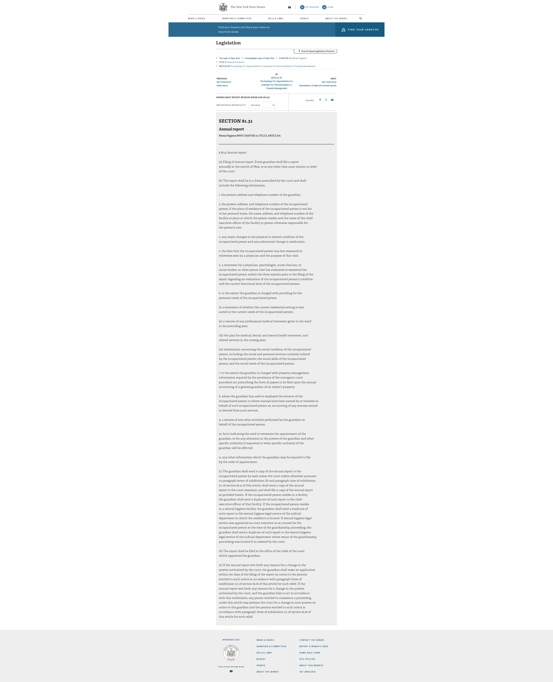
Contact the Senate (311, 640)
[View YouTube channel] (289, 7)
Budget (261, 659)
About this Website (311, 666)
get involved (312, 7)
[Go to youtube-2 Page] (231, 671)
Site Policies (307, 659)
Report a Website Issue (313, 647)
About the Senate (268, 672)
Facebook (320, 100)
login (330, 7)
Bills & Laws (275, 19)
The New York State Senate (247, 7)
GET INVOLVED (307, 672)
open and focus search (361, 19)
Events (304, 19)
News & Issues (196, 19)
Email (332, 100)
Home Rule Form (309, 653)
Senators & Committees (236, 19)
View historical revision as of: (231, 105)
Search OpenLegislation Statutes (318, 51)
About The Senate (336, 19)
